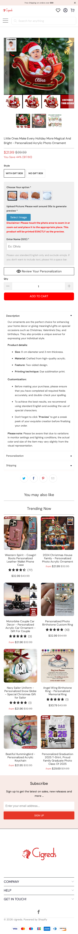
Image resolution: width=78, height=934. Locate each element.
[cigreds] (8, 10)
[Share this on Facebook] (34, 478)
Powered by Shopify (35, 919)
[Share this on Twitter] (24, 478)
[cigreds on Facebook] (39, 912)
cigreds (18, 919)
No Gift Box (35, 173)
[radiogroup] (39, 195)
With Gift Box (14, 173)
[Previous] (6, 73)
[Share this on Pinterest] (43, 478)
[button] (39, 187)
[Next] (71, 73)
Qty (6, 278)
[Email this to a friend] (53, 478)
